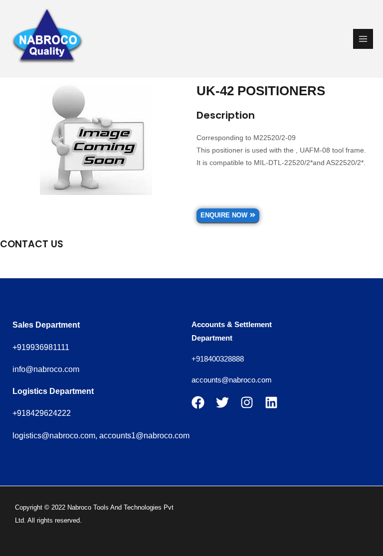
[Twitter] (222, 402)
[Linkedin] (271, 402)
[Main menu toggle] (363, 39)
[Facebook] (198, 402)
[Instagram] (246, 402)
